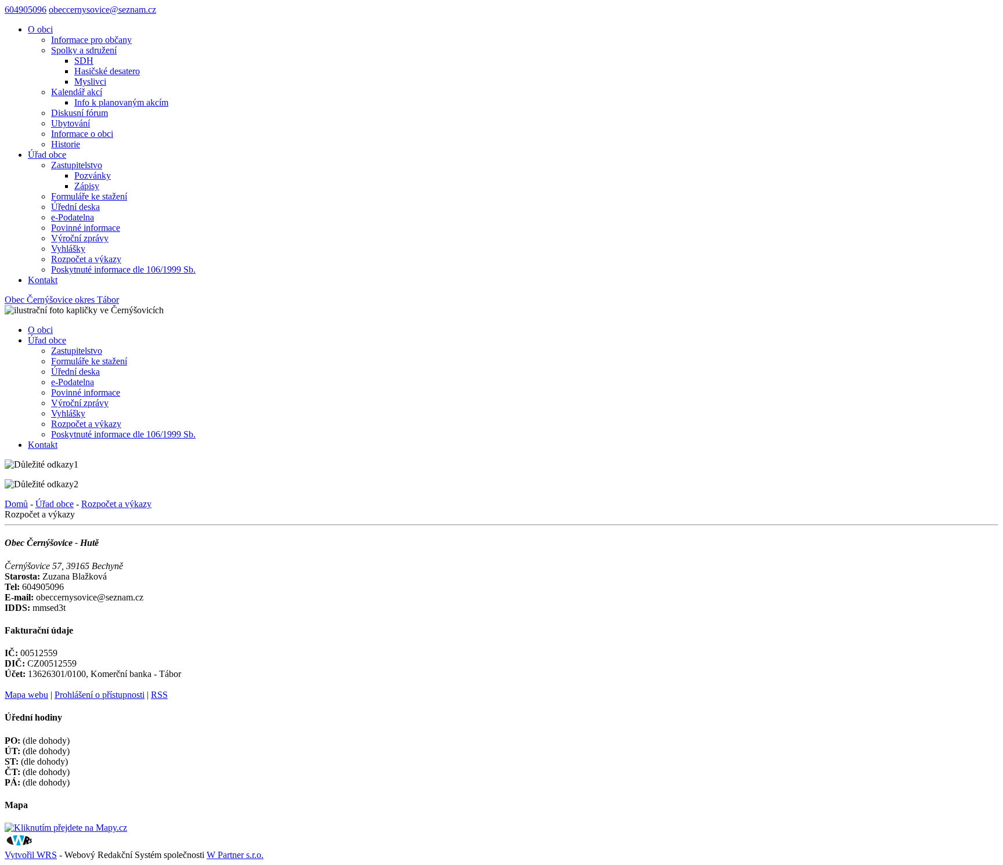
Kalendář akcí (76, 92)
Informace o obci (82, 134)
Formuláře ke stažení (89, 196)
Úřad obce (47, 155)
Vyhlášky (68, 249)
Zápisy (86, 186)
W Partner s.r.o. (235, 855)
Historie (65, 144)
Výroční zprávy (80, 238)
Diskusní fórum (79, 113)
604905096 (25, 10)
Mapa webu (26, 695)
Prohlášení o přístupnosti (100, 695)
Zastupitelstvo (76, 165)
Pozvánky (92, 175)
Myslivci (90, 81)
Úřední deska (75, 207)
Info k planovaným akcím (121, 102)
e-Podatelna (72, 217)
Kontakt (42, 280)
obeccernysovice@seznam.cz (102, 10)
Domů (16, 504)
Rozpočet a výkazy (86, 259)
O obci (40, 29)
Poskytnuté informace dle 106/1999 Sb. (123, 269)
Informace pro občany (91, 40)
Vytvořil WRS (31, 855)
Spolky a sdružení (84, 50)
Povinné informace (85, 228)
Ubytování (70, 123)
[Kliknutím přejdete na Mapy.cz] (66, 828)
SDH (83, 61)
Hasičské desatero (107, 71)
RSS (159, 695)
